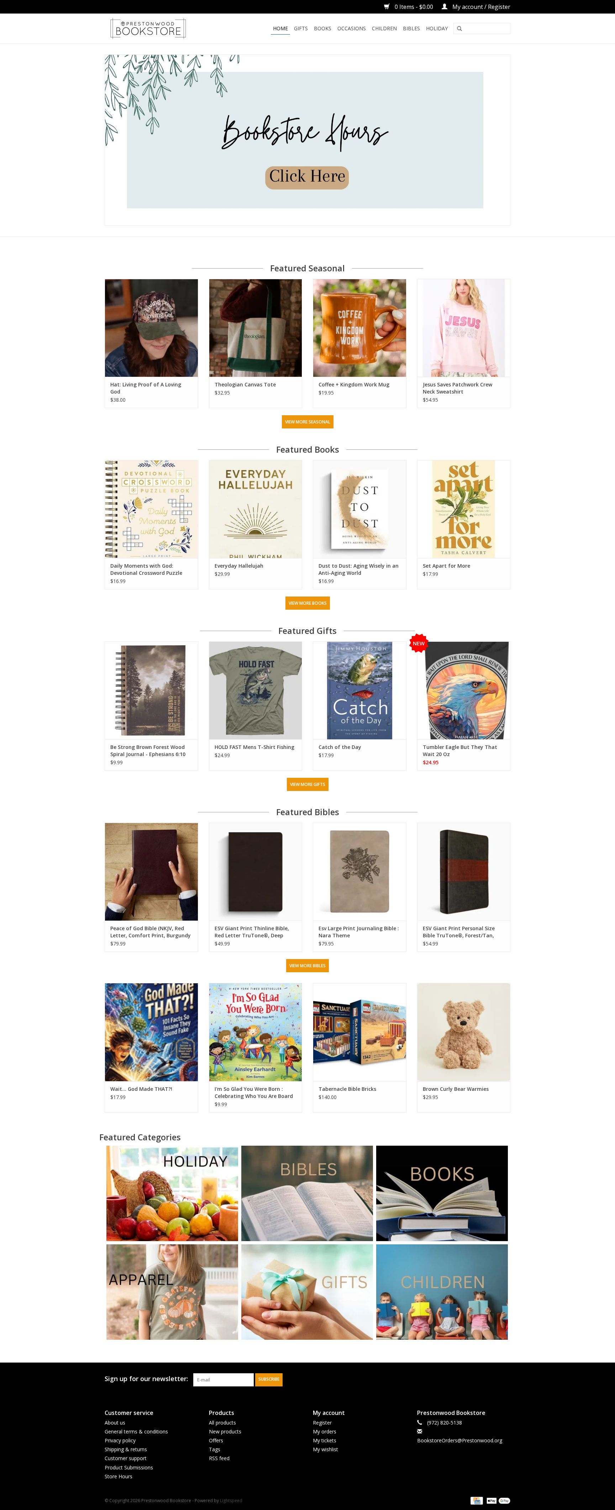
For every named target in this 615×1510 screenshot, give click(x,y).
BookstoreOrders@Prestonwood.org (459, 1440)
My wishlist (325, 1449)
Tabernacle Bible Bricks (347, 1088)
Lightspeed (231, 1501)
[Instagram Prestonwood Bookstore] (504, 1379)
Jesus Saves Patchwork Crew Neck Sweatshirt (457, 388)
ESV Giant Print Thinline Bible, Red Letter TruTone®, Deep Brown (252, 932)
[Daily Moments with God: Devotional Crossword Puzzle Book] (151, 509)
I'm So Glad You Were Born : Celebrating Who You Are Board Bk (254, 1092)
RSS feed (219, 1458)
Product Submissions (129, 1467)
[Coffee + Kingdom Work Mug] (359, 328)
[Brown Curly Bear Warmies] (464, 1032)
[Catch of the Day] (359, 690)
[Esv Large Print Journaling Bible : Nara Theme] (359, 872)
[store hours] (307, 140)
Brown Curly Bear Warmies (456, 1088)
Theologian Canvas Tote (245, 384)
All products (222, 1422)
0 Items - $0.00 (414, 7)
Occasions (351, 28)
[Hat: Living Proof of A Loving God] (151, 328)
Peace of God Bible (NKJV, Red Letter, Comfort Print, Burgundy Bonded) (150, 932)
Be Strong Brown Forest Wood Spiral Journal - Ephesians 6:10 (147, 750)
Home (280, 28)
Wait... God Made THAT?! (141, 1088)
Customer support (126, 1458)
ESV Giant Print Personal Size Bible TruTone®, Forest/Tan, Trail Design (459, 932)
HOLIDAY (437, 28)
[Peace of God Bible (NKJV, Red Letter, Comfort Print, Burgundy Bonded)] (151, 872)
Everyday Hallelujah (239, 565)
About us (115, 1422)
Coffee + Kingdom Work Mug (354, 384)
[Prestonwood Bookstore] (159, 28)
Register (322, 1422)
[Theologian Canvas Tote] (256, 328)
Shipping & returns (126, 1449)
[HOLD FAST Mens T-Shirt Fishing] (256, 690)
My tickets (324, 1440)
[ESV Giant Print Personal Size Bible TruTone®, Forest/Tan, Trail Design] (464, 872)
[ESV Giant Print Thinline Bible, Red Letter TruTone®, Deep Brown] (256, 872)
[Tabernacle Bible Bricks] (359, 1032)
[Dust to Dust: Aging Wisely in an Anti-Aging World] (359, 509)
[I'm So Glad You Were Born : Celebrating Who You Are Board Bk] (256, 1032)
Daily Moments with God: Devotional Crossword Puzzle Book (146, 569)
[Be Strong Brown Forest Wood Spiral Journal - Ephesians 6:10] (151, 690)
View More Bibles (307, 966)
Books (322, 28)
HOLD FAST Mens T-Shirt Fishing (254, 747)
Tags (214, 1449)
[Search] (459, 29)
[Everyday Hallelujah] (256, 509)
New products (225, 1431)
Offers (216, 1440)
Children (384, 28)
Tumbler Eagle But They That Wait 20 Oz (460, 750)
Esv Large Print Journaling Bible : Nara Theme (359, 932)
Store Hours (118, 1476)
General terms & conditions (136, 1431)
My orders (324, 1431)
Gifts (301, 28)
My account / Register (480, 7)
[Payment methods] (476, 1500)
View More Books (308, 603)
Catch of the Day (340, 747)
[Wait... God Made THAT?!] (151, 1032)
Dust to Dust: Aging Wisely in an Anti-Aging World (359, 569)
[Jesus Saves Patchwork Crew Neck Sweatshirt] (464, 328)
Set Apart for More (446, 565)
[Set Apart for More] (464, 509)
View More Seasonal (307, 422)
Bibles (411, 28)
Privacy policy (120, 1440)
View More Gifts (307, 784)
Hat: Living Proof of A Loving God (145, 388)
